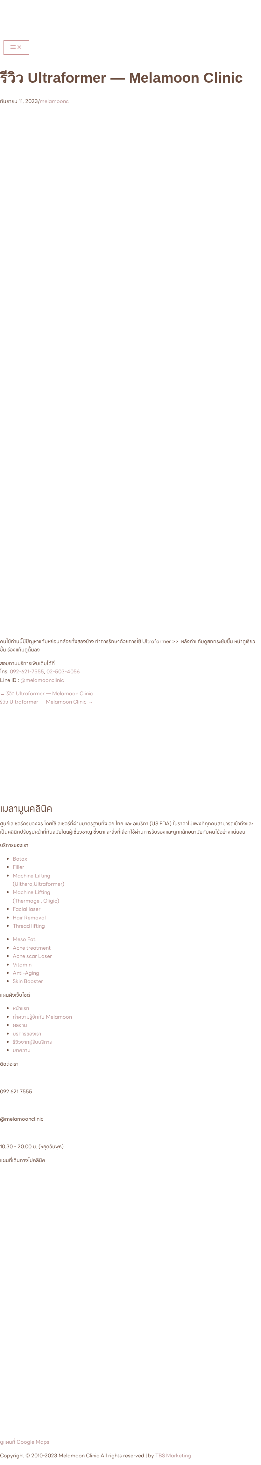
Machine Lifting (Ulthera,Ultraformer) (38, 880)
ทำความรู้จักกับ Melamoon (42, 1017)
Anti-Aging (26, 973)
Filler (18, 867)
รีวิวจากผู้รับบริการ (32, 1042)
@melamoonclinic (42, 680)
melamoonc (54, 101)
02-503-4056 (63, 672)
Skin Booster (28, 981)
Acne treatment (32, 948)
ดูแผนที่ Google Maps (24, 1442)
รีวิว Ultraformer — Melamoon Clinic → (46, 702)
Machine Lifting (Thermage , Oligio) (36, 896)
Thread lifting (29, 926)
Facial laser (26, 909)
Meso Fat (24, 939)
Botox (20, 859)
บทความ (22, 1050)
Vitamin (22, 965)
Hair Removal (29, 918)
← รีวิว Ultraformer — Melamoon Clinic (46, 694)
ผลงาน (20, 1025)
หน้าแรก (21, 1008)
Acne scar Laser (32, 956)
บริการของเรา (27, 1034)
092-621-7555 (27, 672)
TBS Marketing (173, 1456)
